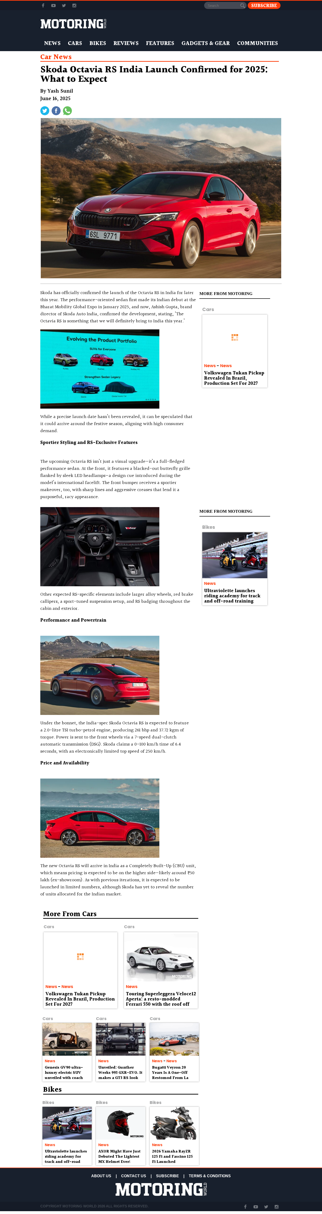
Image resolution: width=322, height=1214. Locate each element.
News (52, 43)
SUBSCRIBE (167, 1176)
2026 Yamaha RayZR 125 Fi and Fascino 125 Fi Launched (172, 1156)
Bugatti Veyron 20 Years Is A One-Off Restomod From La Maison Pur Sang (170, 1075)
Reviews (126, 43)
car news (56, 57)
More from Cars (70, 914)
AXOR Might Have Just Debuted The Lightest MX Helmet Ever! (119, 1156)
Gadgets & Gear (206, 43)
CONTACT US (133, 1176)
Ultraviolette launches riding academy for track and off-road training (232, 596)
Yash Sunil (60, 91)
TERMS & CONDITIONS (210, 1176)
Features (160, 43)
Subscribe (264, 5)
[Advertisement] (241, 944)
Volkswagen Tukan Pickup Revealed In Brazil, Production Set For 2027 (234, 378)
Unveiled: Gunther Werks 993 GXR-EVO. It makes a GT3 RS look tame (120, 1075)
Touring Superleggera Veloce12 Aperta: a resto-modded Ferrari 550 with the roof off (161, 999)
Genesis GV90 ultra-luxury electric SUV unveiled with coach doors (64, 1075)
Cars (75, 43)
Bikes (97, 43)
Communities (257, 43)
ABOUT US (101, 1176)
